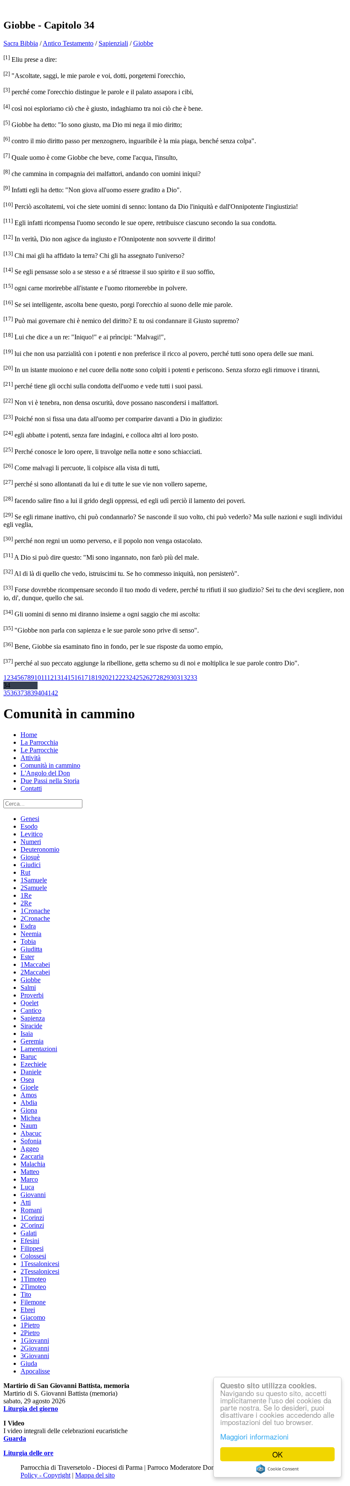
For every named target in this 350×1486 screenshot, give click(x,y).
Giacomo (32, 1317)
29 (166, 677)
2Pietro (30, 1332)
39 (34, 693)
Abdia (28, 1102)
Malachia (32, 1164)
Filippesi (32, 1248)
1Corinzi (32, 1217)
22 (118, 677)
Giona (28, 1110)
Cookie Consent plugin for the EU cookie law (277, 1469)
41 (47, 693)
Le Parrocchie (39, 750)
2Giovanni (34, 1348)
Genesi (29, 818)
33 (193, 677)
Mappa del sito (95, 1475)
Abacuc (30, 1133)
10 (37, 677)
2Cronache (35, 918)
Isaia (26, 1033)
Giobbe (143, 43)
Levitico (31, 834)
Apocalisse (35, 1371)
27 (152, 677)
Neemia (30, 933)
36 (13, 693)
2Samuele (33, 887)
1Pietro (30, 1325)
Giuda (28, 1363)
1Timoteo (33, 1279)
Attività (30, 757)
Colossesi (33, 1256)
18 (91, 677)
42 (54, 693)
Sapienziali (113, 43)
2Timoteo (33, 1286)
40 (41, 693)
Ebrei (27, 1309)
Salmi (28, 987)
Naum (28, 1125)
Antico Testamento (68, 43)
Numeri (30, 841)
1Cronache (35, 910)
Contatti (31, 788)
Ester (27, 956)
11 (44, 677)
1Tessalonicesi (39, 1263)
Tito (25, 1294)
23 (125, 677)
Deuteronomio (39, 849)
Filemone (33, 1302)
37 (20, 693)
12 (50, 677)
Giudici (30, 864)
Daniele (30, 1071)
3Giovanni (34, 1355)
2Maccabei (35, 972)
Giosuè (30, 857)
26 (146, 677)
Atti (25, 1202)
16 (77, 677)
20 (105, 677)
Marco (29, 1179)
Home (28, 734)
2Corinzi (32, 1225)
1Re (26, 895)
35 (6, 693)
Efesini (29, 1240)
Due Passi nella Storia (49, 780)
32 (187, 677)
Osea (27, 1079)
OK (277, 1454)
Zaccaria (32, 1156)
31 (180, 677)
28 (159, 677)
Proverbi (32, 995)
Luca (27, 1187)
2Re (26, 903)
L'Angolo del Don (45, 773)
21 (111, 677)
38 (27, 693)
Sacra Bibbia (20, 43)
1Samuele (33, 880)
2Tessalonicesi (39, 1271)
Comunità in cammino (50, 765)
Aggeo (29, 1148)
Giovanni (33, 1194)
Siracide (31, 1025)
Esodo (29, 826)
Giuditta (31, 949)
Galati (28, 1233)
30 (173, 677)
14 (64, 677)
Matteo (29, 1171)
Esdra (28, 926)
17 (84, 677)
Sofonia (30, 1141)
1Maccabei (35, 964)
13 (57, 677)
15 (70, 677)
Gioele (29, 1087)
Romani (31, 1210)
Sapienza (32, 1018)
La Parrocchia (39, 742)
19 (98, 677)
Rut (25, 872)
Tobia (28, 941)
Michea (30, 1118)
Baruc (28, 1056)
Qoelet (29, 1002)
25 (139, 677)
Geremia (32, 1041)
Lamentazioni (38, 1048)
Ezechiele (33, 1064)
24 (132, 677)
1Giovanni (34, 1340)
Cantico (30, 1010)
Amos (28, 1095)
